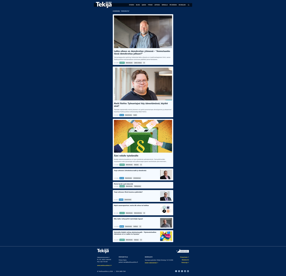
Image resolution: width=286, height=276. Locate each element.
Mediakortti (185, 260)
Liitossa (157, 5)
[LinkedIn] (182, 271)
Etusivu (131, 5)
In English (182, 5)
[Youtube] (185, 271)
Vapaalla (165, 5)
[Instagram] (176, 271)
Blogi (138, 5)
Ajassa (144, 5)
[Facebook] (179, 271)
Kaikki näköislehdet (151, 263)
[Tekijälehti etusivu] (104, 5)
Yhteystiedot (184, 257)
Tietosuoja (184, 262)
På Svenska (173, 5)
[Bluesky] (188, 271)
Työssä (150, 5)
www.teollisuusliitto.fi (104, 265)
